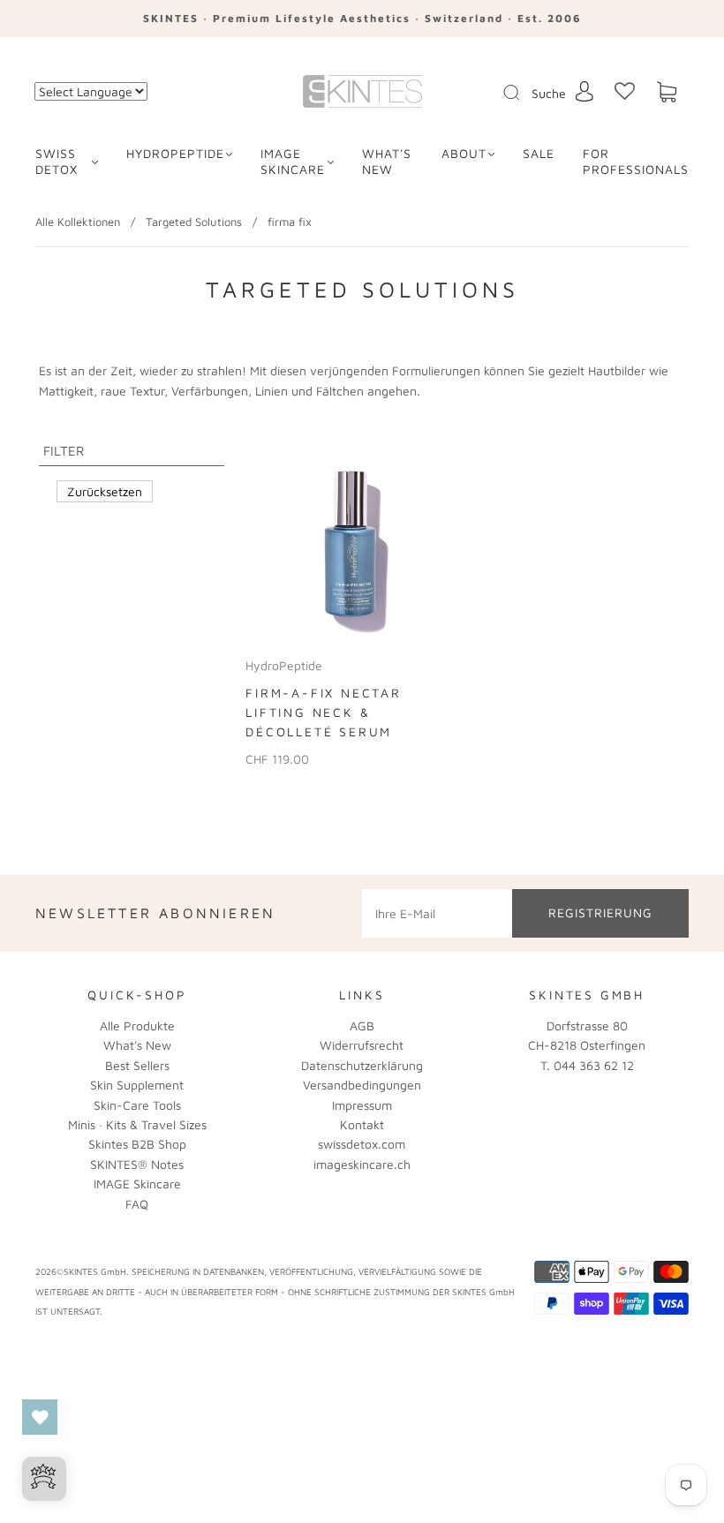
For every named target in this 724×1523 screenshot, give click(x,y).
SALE (538, 153)
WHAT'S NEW (386, 161)
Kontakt (362, 1124)
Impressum (362, 1104)
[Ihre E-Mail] (437, 913)
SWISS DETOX (56, 161)
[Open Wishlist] (39, 1417)
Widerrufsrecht (361, 1044)
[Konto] (584, 91)
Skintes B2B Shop (137, 1143)
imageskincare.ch (362, 1164)
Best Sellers (137, 1065)
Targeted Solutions (194, 222)
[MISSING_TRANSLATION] (506, 93)
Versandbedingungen (362, 1084)
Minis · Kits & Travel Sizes (137, 1124)
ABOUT (463, 153)
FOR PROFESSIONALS (636, 161)
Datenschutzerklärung (362, 1065)
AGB (362, 1025)
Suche (549, 93)
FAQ (136, 1203)
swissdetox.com (361, 1143)
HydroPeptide (175, 153)
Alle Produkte (137, 1025)
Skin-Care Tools (137, 1104)
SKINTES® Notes (137, 1164)
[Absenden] (522, 92)
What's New (137, 1044)
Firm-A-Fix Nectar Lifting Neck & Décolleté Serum (323, 712)
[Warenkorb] (667, 92)
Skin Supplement (137, 1084)
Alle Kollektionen (77, 222)
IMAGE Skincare (292, 161)
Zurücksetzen (104, 491)
